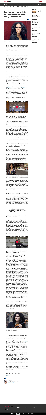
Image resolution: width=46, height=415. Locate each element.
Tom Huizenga (7, 19)
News (4, 6)
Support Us (17, 6)
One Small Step (26, 6)
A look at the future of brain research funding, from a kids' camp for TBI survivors (36, 34)
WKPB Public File (18, 407)
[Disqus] (23, 395)
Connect (10, 6)
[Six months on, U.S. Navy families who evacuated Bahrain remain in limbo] (34, 12)
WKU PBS (34, 407)
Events (22, 6)
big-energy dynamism (24, 341)
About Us (14, 6)
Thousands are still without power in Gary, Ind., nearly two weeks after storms (36, 16)
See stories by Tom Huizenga (11, 382)
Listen (7, 6)
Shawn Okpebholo (23, 87)
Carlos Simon (9, 87)
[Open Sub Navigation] (5, 6)
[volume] (6, 4)
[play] (4, 4)
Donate (41, 1)
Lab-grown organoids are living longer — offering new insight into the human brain (36, 28)
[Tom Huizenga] (5, 382)
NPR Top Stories (7, 375)
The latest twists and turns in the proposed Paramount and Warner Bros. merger (36, 40)
